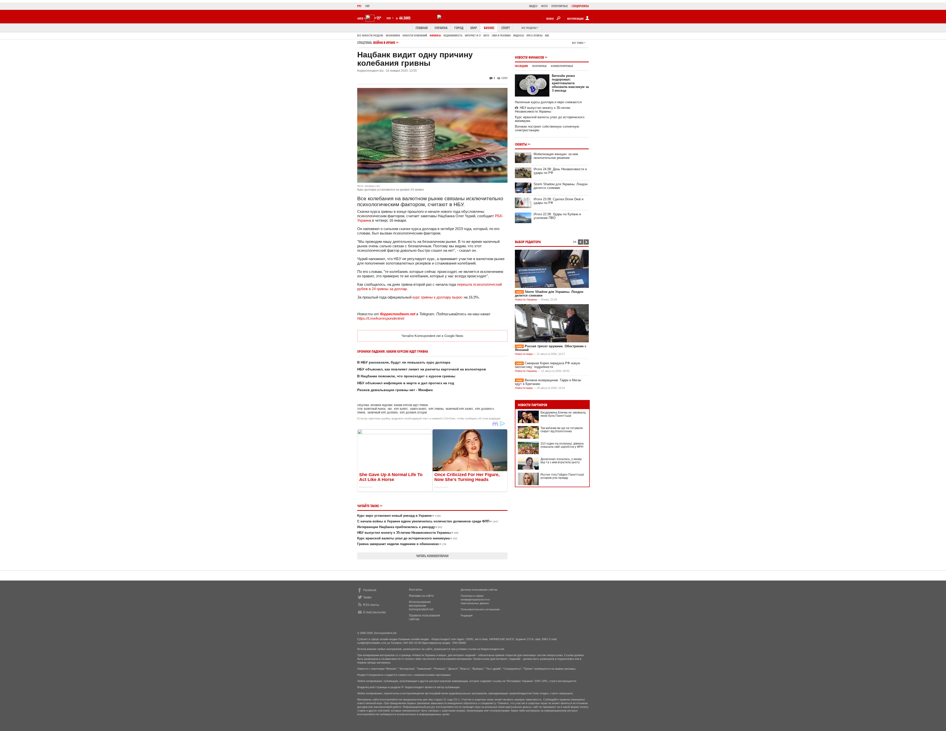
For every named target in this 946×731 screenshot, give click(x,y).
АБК (547, 35)
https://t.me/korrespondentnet (380, 318)
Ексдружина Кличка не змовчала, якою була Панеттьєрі (563, 414)
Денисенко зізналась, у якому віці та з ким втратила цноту (561, 460)
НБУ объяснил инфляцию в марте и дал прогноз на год (405, 383)
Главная (422, 27)
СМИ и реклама (501, 35)
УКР (367, 6)
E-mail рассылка (374, 612)
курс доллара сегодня (413, 412)
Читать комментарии (432, 555)
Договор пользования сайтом (479, 589)
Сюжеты (521, 144)
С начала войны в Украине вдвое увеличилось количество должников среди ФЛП (427, 521)
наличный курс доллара (383, 412)
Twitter (367, 597)
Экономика (393, 35)
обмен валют (418, 409)
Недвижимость (452, 35)
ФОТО (544, 6)
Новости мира (524, 353)
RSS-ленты (371, 605)
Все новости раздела (370, 35)
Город (458, 27)
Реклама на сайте (421, 596)
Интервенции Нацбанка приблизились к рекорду (399, 527)
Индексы (518, 35)
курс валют (401, 409)
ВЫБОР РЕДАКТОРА (528, 241)
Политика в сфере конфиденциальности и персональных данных (475, 599)
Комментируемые (562, 66)
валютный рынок (375, 409)
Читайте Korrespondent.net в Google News (432, 336)
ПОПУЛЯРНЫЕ (559, 6)
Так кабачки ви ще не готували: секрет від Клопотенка (562, 429)
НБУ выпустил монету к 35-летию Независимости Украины (407, 532)
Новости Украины (526, 299)
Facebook (369, 590)
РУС (359, 6)
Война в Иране (384, 42)
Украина (441, 27)
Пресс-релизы (534, 35)
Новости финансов (529, 57)
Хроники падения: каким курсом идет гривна (399, 405)
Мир (473, 27)
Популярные (539, 66)
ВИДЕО (533, 6)
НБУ (390, 409)
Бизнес (489, 27)
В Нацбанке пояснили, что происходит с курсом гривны (406, 376)
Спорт (505, 27)
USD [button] (389, 18)
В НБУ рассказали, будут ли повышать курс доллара (403, 362)
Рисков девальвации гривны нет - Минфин (395, 390)
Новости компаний (415, 35)
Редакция (467, 615)
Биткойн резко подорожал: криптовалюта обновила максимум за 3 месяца (570, 83)
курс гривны (436, 409)
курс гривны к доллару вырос (437, 297)
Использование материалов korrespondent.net (421, 605)
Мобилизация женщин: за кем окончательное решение (556, 156)
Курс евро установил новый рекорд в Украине (399, 515)
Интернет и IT (473, 35)
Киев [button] (360, 18)
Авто (486, 35)
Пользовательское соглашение (480, 609)
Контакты (415, 589)
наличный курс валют (459, 409)
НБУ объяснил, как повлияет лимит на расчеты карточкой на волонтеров (421, 369)
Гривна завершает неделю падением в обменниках (401, 544)
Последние (521, 66)
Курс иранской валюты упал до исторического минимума (407, 538)
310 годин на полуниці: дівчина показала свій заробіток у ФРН (562, 445)
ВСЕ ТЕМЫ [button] (577, 43)
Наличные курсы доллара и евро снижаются (548, 102)
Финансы (435, 35)
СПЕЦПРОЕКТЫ (580, 6)
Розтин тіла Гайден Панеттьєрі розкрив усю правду (562, 476)
